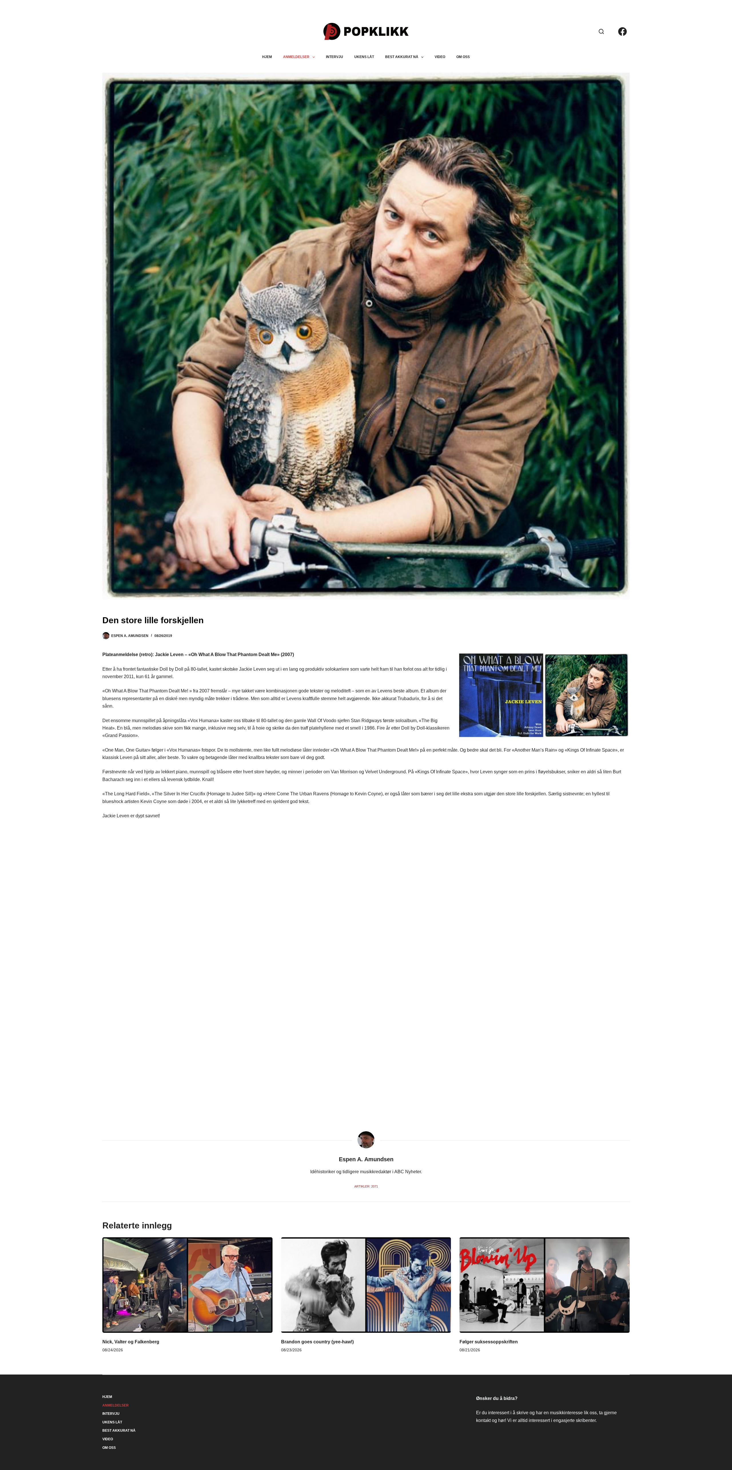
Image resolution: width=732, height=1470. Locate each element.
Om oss (463, 57)
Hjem (267, 57)
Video (440, 57)
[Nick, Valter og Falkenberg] (187, 1285)
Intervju (334, 57)
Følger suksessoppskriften (489, 1341)
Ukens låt (364, 57)
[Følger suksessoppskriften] (544, 1285)
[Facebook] (622, 31)
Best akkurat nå (401, 57)
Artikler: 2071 (366, 1186)
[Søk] (601, 31)
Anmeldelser (296, 57)
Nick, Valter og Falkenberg (130, 1341)
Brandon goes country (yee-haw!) (317, 1341)
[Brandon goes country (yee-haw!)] (366, 1285)
